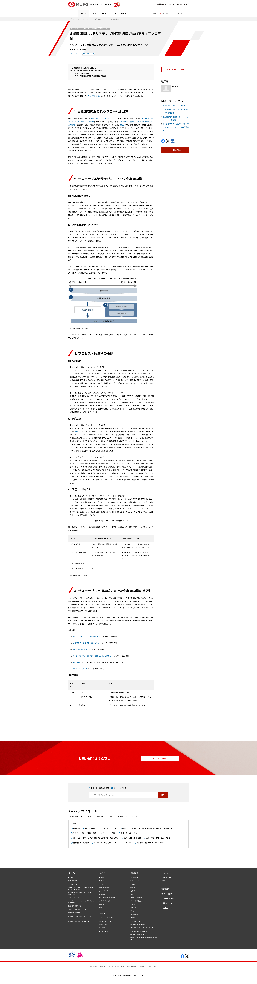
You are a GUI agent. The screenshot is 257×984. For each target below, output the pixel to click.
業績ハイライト (134, 907)
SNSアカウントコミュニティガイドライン (141, 927)
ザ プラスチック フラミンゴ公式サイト (87, 643)
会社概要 (132, 884)
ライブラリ (79, 19)
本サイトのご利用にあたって (98, 966)
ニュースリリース (166, 877)
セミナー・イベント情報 (106, 918)
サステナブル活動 (94, 96)
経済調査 (101, 877)
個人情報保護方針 (135, 914)
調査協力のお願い (104, 931)
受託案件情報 (103, 924)
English (164, 908)
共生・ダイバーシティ (74, 897)
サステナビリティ (135, 921)
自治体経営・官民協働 (74, 912)
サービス (71, 873)
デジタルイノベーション (75, 884)
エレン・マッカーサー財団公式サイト (86, 637)
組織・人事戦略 (72, 881)
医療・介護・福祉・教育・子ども (77, 909)
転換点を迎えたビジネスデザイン (103, 118)
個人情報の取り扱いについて (138, 934)
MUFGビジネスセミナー (105, 921)
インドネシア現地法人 (136, 901)
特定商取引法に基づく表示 (137, 924)
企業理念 (132, 887)
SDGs (122, 125)
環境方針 (132, 917)
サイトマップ (163, 966)
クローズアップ (103, 891)
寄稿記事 (101, 904)
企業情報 (134, 873)
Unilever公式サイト (80, 649)
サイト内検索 (166, 894)
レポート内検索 (167, 898)
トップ (70, 19)
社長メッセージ (134, 881)
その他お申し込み (104, 928)
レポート (88, 19)
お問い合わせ (166, 903)
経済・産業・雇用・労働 (75, 906)
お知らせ (163, 881)
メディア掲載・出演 (104, 901)
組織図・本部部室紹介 (136, 897)
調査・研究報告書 (104, 887)
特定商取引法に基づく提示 (116, 966)
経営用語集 (102, 894)
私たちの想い (134, 877)
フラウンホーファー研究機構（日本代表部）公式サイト (93, 656)
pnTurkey (76, 662)
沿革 (131, 894)
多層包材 (78, 431)
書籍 (100, 907)
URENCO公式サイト (80, 669)
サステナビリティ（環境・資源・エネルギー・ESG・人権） (90, 29)
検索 (162, 795)
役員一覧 (132, 891)
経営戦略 (70, 877)
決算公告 (132, 904)
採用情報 (123, 13)
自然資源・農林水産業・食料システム (78, 921)
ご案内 (102, 913)
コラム (101, 884)
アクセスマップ (134, 911)
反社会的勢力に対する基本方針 (138, 931)
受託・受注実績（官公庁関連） (107, 897)
